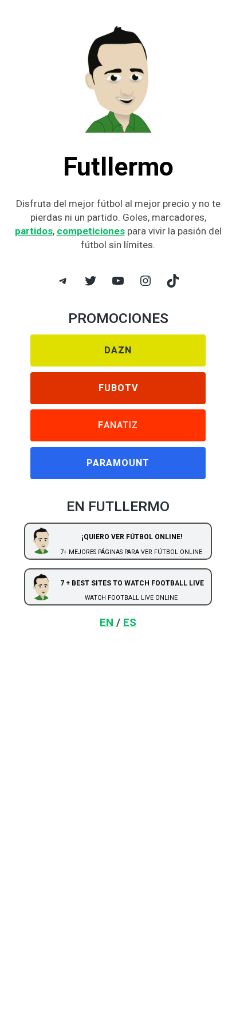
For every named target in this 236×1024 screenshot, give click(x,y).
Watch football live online (131, 597)
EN (106, 622)
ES (129, 622)
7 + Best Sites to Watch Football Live (132, 583)
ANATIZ (118, 425)
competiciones (91, 231)
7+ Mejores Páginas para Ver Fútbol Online (131, 552)
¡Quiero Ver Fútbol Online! (131, 537)
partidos (34, 231)
